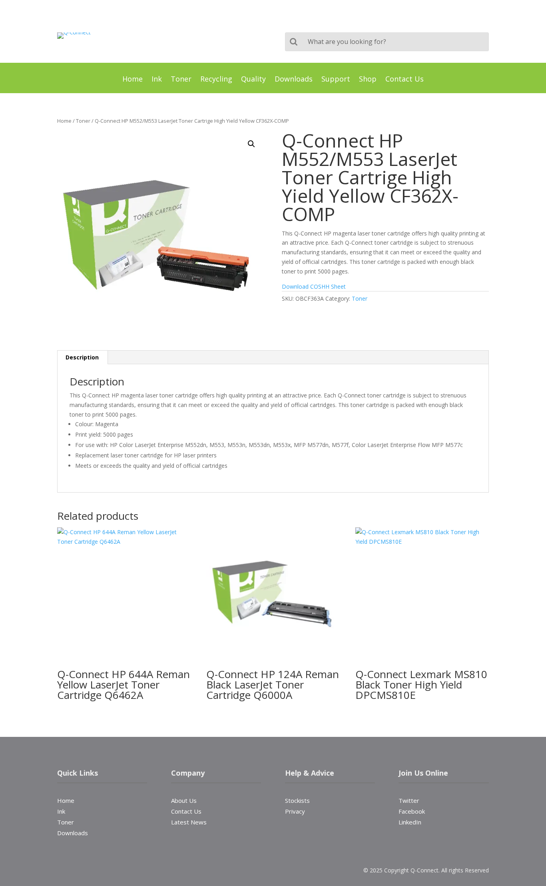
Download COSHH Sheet (314, 286)
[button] (251, 144)
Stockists (297, 800)
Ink (156, 80)
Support (335, 80)
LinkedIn (410, 821)
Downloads (294, 80)
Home (132, 80)
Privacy (295, 811)
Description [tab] (82, 357)
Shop (368, 80)
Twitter (409, 799)
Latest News (189, 822)
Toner (181, 80)
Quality (253, 80)
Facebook (412, 810)
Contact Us (404, 80)
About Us (184, 800)
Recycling (216, 80)
